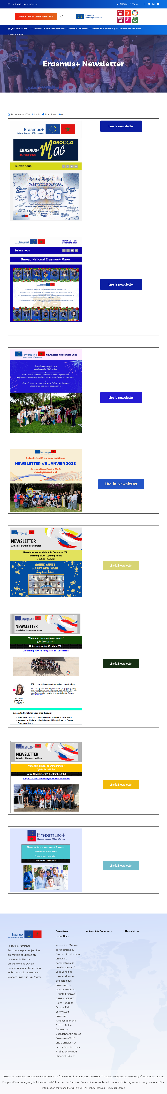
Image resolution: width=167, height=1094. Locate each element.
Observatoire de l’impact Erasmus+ (36, 16)
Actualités (38, 28)
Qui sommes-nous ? (20, 28)
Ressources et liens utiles (128, 28)
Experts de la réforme (102, 28)
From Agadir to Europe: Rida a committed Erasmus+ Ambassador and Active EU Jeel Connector (66, 1016)
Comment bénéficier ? (54, 28)
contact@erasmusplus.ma (24, 4)
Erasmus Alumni (15, 34)
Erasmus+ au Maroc (78, 28)
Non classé (50, 114)
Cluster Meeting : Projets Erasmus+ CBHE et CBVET (66, 994)
